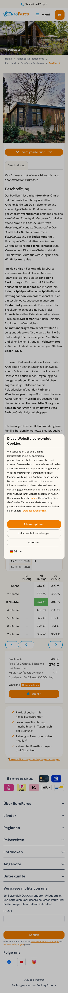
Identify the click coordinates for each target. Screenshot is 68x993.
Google (33, 498)
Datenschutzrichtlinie (35, 510)
